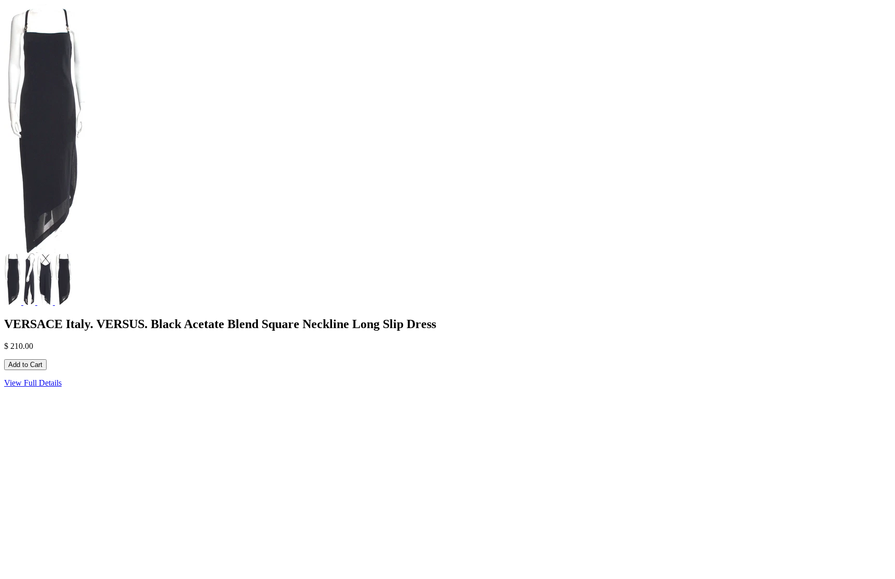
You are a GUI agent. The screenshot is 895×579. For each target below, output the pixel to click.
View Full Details (33, 382)
